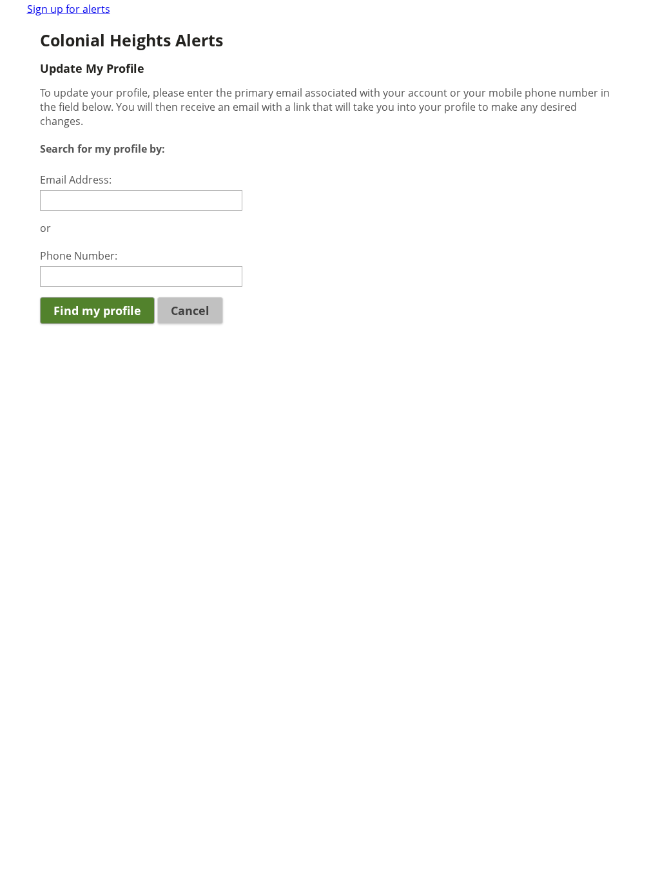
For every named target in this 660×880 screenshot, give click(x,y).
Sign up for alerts (68, 9)
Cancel (190, 310)
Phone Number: (78, 256)
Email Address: (76, 180)
